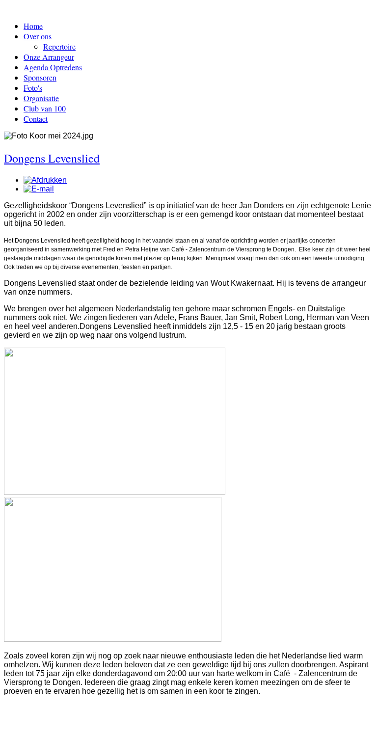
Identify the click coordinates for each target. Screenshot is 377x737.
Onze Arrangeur (49, 57)
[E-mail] (39, 189)
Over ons (38, 36)
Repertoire (59, 46)
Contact (36, 118)
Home (33, 26)
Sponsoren (40, 77)
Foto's (33, 87)
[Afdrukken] (45, 180)
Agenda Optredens (53, 67)
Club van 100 (45, 108)
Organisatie (41, 98)
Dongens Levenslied (52, 158)
